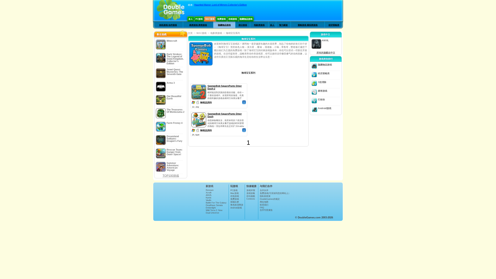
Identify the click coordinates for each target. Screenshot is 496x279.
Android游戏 (324, 108)
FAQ (262, 207)
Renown (210, 190)
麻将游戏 (322, 91)
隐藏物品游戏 (246, 19)
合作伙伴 (264, 190)
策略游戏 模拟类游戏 (308, 25)
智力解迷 (283, 25)
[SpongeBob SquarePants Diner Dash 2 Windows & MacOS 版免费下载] (198, 84)
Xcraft (208, 192)
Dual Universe (212, 213)
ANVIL (209, 195)
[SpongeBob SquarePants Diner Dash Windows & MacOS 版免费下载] (198, 111)
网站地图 (264, 202)
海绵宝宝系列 (206, 102)
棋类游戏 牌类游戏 (198, 25)
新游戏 (209, 186)
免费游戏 (221, 19)
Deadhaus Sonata (214, 205)
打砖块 (321, 99)
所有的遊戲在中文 (326, 52)
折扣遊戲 (250, 196)
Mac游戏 (209, 19)
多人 (191, 19)
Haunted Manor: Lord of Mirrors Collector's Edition (220, 4)
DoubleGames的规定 (270, 199)
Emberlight (211, 208)
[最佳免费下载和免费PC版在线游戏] (170, 10)
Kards (208, 197)
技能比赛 (234, 202)
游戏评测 (250, 190)
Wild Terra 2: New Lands (214, 211)
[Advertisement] (278, 107)
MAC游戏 (201, 33)
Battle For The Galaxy (216, 203)
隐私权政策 (265, 196)
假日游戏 (243, 25)
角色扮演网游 (236, 205)
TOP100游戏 (171, 175)
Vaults (208, 200)
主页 (190, 33)
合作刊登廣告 (266, 210)
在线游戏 (232, 19)
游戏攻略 (250, 193)
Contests (250, 199)
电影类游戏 (259, 25)
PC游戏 (199, 19)
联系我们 (264, 205)
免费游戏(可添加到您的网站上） (275, 193)
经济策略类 (334, 25)
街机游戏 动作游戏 (168, 25)
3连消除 (322, 82)
